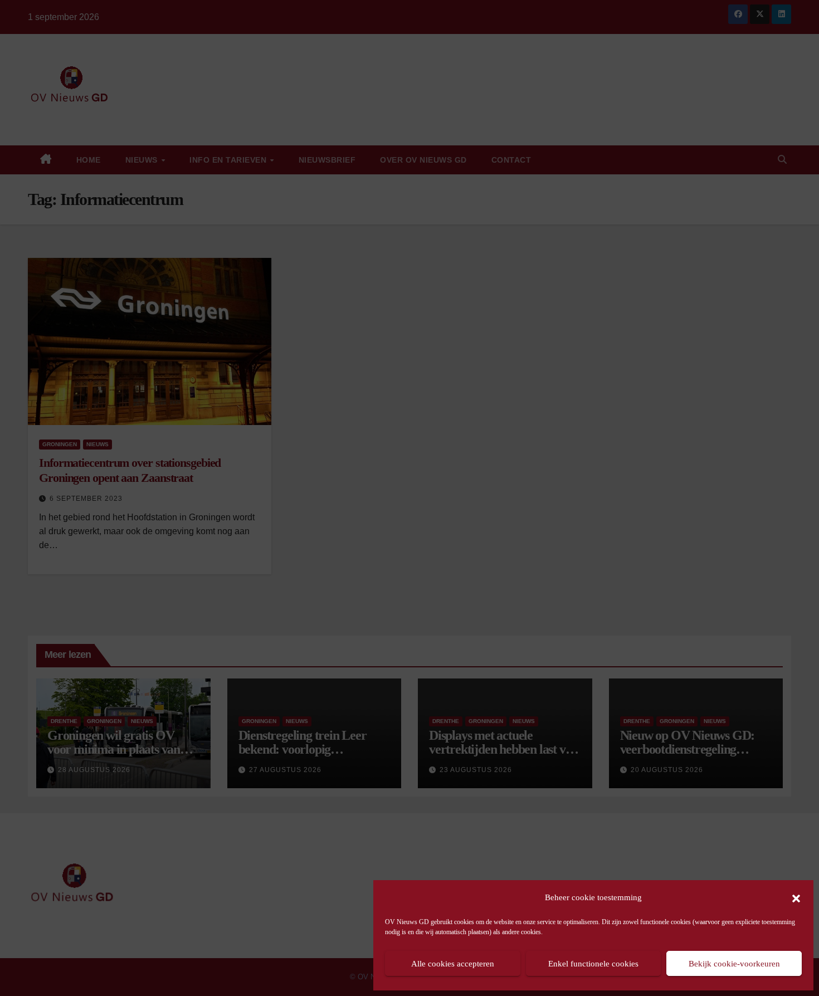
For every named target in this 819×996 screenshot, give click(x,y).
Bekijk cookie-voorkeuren (734, 963)
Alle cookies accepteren (452, 963)
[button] (796, 897)
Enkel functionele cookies (593, 963)
